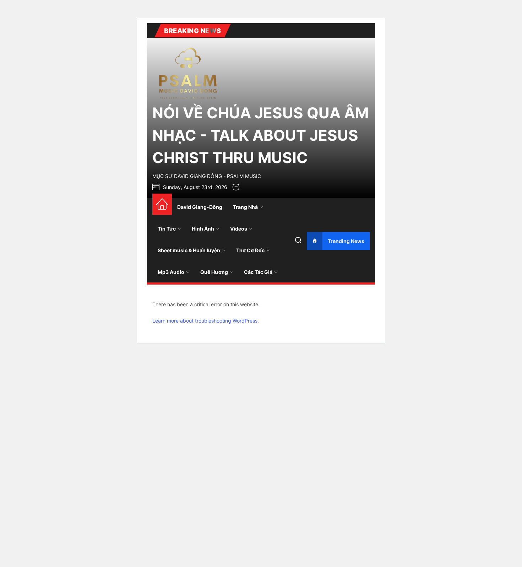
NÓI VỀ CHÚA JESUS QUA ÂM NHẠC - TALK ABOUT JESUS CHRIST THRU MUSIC (260, 135)
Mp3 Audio (171, 272)
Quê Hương (214, 272)
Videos (238, 229)
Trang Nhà (245, 207)
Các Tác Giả (258, 272)
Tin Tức (167, 229)
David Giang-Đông (199, 207)
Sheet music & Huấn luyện (189, 250)
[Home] (162, 204)
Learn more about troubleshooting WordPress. (205, 321)
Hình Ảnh (203, 229)
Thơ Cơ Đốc (250, 250)
